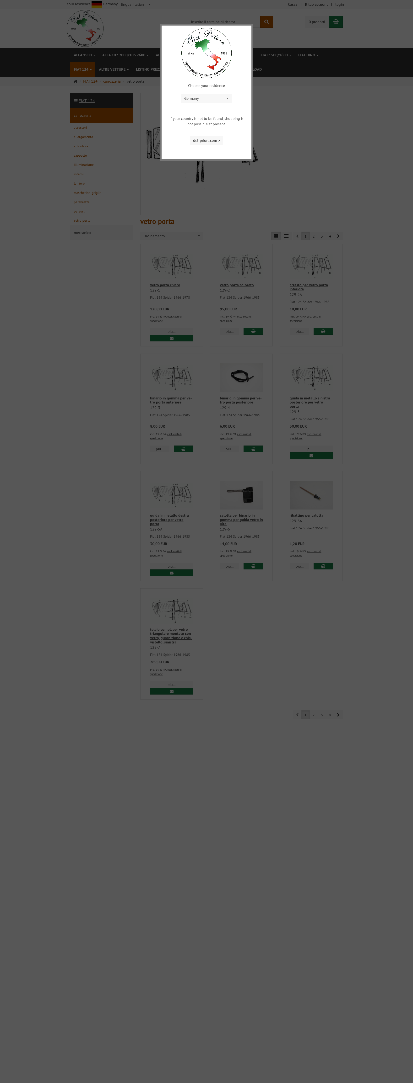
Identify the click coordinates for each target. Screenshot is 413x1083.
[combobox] (206, 98)
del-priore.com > (206, 140)
